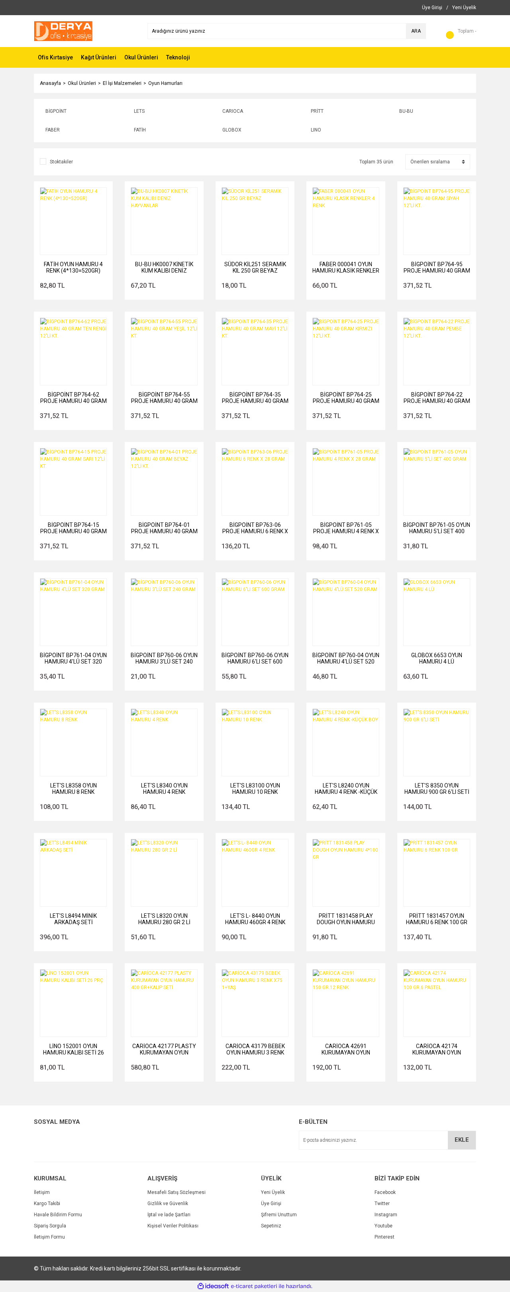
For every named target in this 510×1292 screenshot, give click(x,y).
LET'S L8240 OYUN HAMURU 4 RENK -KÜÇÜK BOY (346, 788)
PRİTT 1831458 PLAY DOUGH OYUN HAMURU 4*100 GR (346, 919)
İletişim (42, 1192)
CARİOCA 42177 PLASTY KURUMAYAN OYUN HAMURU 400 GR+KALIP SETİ (164, 1049)
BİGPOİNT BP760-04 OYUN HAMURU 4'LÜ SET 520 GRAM (345, 658)
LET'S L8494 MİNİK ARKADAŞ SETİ (73, 919)
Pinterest (384, 1237)
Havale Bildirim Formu (58, 1214)
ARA (416, 31)
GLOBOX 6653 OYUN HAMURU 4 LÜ (436, 658)
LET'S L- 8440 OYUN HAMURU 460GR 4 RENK (255, 919)
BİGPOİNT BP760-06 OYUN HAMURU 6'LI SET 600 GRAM (255, 658)
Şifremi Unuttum (279, 1214)
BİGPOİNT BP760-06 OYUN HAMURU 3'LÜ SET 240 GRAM (164, 658)
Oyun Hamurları (165, 83)
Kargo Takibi (47, 1203)
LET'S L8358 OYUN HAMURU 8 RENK (73, 788)
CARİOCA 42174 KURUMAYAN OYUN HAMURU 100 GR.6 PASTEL (436, 1049)
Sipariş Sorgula (50, 1226)
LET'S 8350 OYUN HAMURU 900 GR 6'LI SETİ (436, 788)
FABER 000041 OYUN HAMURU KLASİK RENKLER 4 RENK (345, 267)
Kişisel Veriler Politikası (172, 1226)
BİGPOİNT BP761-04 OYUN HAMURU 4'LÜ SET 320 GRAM (73, 658)
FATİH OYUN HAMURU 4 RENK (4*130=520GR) (73, 267)
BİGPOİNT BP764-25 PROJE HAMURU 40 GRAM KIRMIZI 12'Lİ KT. (346, 397)
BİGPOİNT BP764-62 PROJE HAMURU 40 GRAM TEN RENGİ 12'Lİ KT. (73, 397)
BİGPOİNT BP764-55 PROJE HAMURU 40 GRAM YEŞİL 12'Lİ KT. (164, 397)
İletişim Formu (49, 1237)
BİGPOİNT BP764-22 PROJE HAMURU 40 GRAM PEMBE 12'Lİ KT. (437, 397)
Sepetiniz (271, 1226)
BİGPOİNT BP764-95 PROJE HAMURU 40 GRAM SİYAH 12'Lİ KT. (437, 267)
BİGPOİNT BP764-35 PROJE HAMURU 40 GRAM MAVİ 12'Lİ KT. (255, 397)
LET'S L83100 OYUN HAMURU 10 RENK (255, 788)
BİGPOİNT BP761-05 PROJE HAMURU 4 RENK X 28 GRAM (346, 528)
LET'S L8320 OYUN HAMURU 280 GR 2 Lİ (164, 919)
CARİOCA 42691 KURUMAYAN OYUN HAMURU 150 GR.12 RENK (346, 1049)
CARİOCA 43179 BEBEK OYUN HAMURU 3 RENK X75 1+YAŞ (255, 1049)
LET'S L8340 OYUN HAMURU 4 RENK (164, 788)
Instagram (386, 1214)
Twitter (382, 1203)
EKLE (462, 1139)
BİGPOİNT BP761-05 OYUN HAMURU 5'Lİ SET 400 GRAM (436, 528)
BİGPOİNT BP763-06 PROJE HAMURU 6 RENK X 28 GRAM (255, 528)
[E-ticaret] (254, 1286)
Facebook (385, 1192)
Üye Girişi (271, 1203)
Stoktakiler (61, 162)
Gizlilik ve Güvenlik (167, 1203)
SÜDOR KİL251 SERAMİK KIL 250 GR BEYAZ (255, 267)
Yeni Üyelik (273, 1192)
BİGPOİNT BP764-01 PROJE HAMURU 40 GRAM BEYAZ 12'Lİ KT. (164, 528)
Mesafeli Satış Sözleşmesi (176, 1192)
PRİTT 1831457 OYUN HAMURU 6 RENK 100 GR (436, 919)
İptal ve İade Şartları (168, 1214)
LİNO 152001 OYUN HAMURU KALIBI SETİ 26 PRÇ (73, 1049)
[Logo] (63, 30)
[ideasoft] (213, 1286)
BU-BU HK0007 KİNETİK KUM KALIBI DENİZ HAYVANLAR (164, 267)
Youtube (383, 1226)
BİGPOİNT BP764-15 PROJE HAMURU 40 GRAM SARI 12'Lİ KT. (73, 528)
